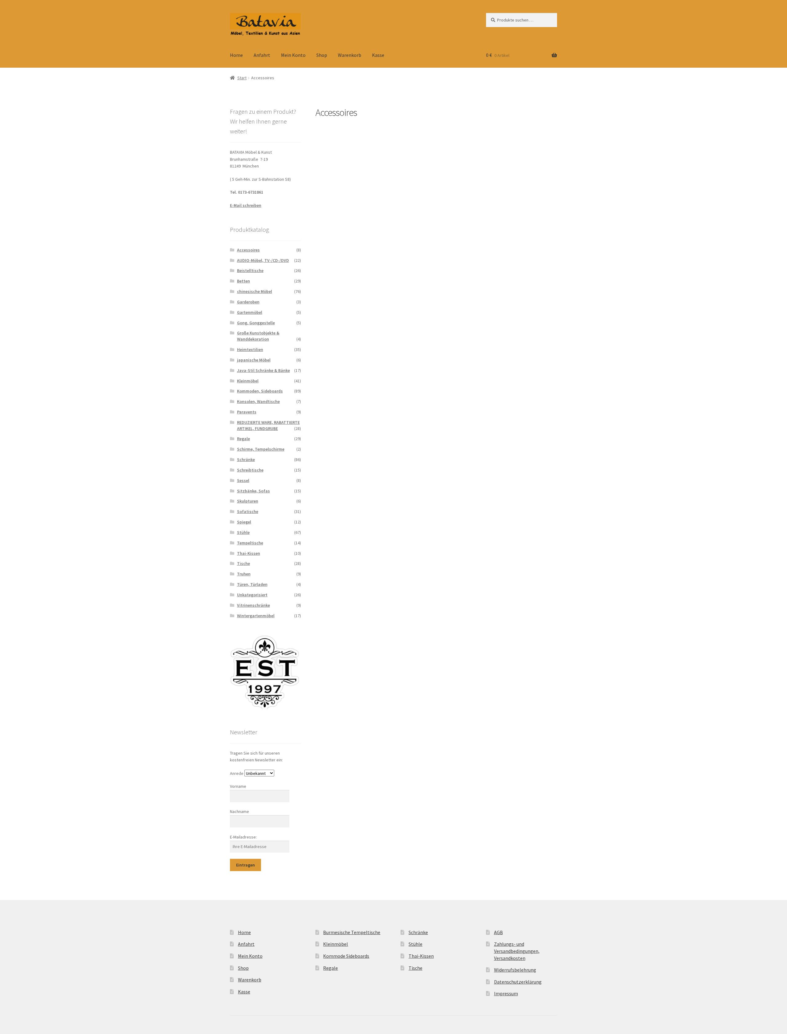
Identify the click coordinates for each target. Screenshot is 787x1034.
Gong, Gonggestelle (256, 323)
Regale (243, 438)
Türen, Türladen (252, 584)
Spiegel (244, 522)
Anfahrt (262, 55)
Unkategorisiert (252, 595)
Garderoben (248, 302)
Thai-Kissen (248, 553)
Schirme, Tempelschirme (260, 449)
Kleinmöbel (248, 381)
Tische (243, 563)
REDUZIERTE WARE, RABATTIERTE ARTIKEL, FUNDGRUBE (268, 425)
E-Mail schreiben (245, 205)
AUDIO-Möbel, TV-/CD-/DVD (263, 260)
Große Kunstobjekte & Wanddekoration (258, 336)
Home (236, 55)
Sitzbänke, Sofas (253, 491)
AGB (498, 932)
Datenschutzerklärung (518, 982)
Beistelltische (250, 270)
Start (242, 78)
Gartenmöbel (249, 312)
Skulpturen (247, 501)
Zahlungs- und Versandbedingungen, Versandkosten (517, 951)
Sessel (243, 480)
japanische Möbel (254, 360)
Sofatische (247, 511)
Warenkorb (349, 55)
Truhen (244, 574)
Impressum (506, 993)
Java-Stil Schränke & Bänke (263, 370)
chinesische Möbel (254, 291)
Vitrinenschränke (253, 605)
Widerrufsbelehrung (515, 970)
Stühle (243, 532)
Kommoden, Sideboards (260, 391)
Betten (243, 281)
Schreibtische (250, 470)
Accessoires (248, 250)
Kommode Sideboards (346, 956)
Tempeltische (250, 543)
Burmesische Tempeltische (351, 932)
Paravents (246, 412)
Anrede (236, 773)
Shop (321, 55)
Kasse (378, 55)
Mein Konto (293, 55)
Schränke (246, 459)
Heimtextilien (250, 349)
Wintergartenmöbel (256, 615)
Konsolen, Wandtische (258, 401)
